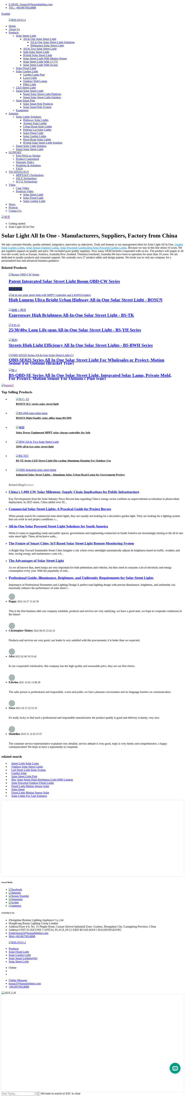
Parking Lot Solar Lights (37, 129)
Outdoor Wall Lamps (35, 81)
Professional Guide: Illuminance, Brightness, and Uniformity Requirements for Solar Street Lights (81, 578)
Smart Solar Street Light (29, 90)
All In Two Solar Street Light (40, 48)
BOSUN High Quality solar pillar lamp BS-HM (43, 418)
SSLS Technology (26, 178)
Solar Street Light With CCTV (40, 61)
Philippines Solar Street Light (47, 45)
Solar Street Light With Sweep (40, 64)
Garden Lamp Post (34, 74)
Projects (13, 207)
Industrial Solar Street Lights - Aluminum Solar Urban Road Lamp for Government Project (70, 474)
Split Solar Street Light (36, 51)
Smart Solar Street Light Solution (42, 97)
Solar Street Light (26, 35)
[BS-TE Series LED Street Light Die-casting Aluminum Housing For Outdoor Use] (22, 455)
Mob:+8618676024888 (22, 936)
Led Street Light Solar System (28, 769)
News (12, 204)
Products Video (24, 191)
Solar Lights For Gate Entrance (29, 795)
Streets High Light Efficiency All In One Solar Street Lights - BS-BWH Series (81, 345)
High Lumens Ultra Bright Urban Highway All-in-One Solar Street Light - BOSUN (85, 299)
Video (12, 184)
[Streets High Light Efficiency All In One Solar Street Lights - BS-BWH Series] (13, 340)
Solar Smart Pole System (37, 107)
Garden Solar (19, 773)
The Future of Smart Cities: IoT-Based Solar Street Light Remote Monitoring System (71, 543)
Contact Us (15, 210)
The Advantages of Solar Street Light (36, 561)
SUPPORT (15, 152)
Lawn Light (30, 77)
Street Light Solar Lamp (25, 763)
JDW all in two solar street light (35, 446)
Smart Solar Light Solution (31, 145)
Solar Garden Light (27, 71)
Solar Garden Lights (34, 136)
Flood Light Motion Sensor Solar (30, 786)
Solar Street (18, 789)
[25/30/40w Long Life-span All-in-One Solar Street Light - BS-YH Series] (14, 325)
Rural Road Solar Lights (37, 139)
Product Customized (27, 158)
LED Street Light (26, 87)
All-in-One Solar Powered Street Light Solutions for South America (58, 526)
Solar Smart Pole (25, 100)
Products (14, 32)
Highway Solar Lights (35, 120)
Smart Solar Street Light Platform (42, 94)
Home (12, 26)
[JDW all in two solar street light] (37, 441)
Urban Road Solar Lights (37, 126)
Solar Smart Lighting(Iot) (23, 958)
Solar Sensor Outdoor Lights (42, 247)
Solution (13, 113)
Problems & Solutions (28, 165)
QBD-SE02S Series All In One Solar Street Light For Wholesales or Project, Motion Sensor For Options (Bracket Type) (86, 362)
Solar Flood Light (26, 68)
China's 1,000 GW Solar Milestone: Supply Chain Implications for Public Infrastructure (74, 492)
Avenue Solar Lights (35, 123)
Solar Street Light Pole (24, 776)
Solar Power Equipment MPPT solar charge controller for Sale (53, 432)
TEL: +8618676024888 (22, 7)
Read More (15, 288)
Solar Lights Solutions (28, 116)
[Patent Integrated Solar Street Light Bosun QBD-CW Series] (24, 274)
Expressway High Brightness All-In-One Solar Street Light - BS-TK (71, 315)
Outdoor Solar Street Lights (27, 766)
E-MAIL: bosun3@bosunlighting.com (30, 4)
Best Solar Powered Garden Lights (107, 247)
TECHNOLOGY (19, 171)
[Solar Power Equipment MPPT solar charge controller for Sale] (20, 427)
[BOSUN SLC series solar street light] (22, 399)
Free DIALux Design (28, 155)
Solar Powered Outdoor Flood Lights (32, 782)
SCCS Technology (26, 181)
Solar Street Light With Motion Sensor (45, 58)
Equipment (22, 110)
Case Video (22, 188)
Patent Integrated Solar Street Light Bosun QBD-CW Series (64, 281)
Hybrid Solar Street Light (37, 55)
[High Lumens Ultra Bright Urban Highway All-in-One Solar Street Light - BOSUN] (50, 295)
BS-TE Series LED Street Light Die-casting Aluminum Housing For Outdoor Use (63, 460)
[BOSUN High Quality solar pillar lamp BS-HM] (32, 413)
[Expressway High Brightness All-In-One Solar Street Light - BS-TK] (17, 310)
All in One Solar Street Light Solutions (52, 42)
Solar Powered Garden (73, 247)
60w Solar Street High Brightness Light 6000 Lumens (42, 779)
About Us (14, 29)
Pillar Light (29, 84)
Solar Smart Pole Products (38, 103)
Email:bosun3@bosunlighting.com (28, 933)
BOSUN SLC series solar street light (37, 403)
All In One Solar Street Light (39, 39)
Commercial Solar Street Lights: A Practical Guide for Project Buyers (60, 509)
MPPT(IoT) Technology (30, 175)
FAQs (19, 168)
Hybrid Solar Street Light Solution (42, 142)
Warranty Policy (25, 162)
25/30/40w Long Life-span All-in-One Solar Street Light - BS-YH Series (75, 330)
